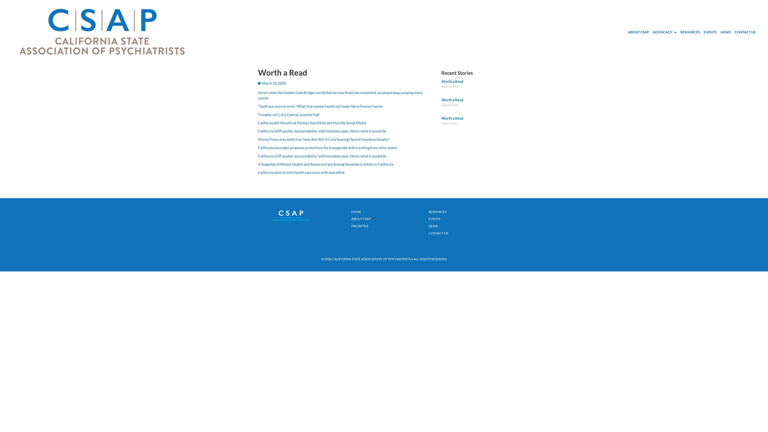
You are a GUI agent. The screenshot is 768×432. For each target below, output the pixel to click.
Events (710, 32)
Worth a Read (452, 81)
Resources (690, 32)
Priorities (359, 226)
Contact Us (745, 32)
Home (356, 212)
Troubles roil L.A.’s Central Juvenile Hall (288, 114)
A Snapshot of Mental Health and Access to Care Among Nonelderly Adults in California (325, 164)
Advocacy (662, 32)
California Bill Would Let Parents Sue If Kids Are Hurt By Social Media (312, 123)
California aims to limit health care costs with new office (301, 172)
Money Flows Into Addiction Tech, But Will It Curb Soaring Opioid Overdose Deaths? (323, 139)
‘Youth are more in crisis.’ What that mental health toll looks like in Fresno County (320, 106)
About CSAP (638, 32)
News (726, 32)
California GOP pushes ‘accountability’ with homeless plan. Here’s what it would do (322, 131)
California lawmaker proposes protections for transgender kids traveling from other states (327, 147)
